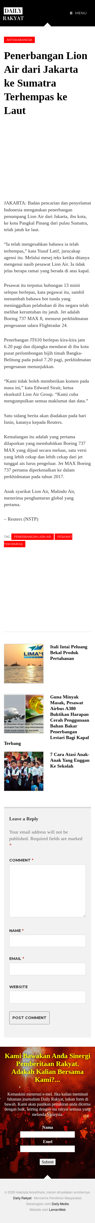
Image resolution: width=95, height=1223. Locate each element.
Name (16, 930)
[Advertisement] (43, 158)
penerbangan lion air (32, 537)
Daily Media (60, 1203)
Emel (47, 1141)
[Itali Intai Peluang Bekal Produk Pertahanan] (27, 663)
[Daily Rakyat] (13, 11)
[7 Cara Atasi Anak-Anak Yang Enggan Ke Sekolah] (27, 771)
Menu (80, 13)
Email (16, 958)
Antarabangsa (19, 40)
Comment (21, 860)
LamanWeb (57, 1209)
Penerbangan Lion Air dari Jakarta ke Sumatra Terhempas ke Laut (45, 83)
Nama (47, 1127)
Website (18, 986)
